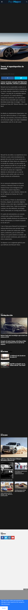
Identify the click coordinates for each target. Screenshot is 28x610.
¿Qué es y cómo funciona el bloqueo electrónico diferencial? (11, 459)
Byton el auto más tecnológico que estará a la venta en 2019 (14, 336)
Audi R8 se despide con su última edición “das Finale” (18, 364)
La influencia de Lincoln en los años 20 (17, 356)
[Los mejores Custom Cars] (7, 470)
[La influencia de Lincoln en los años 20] (5, 357)
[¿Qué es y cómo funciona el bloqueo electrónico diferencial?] (14, 447)
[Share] (7, 78)
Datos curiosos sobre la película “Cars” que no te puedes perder (6, 494)
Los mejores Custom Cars (6, 480)
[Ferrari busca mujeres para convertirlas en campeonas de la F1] (21, 466)
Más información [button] (5, 604)
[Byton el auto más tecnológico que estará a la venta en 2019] (14, 326)
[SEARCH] (26, 2)
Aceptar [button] (4, 608)
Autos (10, 352)
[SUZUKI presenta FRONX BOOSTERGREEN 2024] (21, 485)
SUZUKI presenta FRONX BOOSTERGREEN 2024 (20, 490)
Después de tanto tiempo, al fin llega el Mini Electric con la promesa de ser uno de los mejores (13, 342)
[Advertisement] (14, 18)
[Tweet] (20, 78)
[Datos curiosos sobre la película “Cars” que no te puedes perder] (7, 487)
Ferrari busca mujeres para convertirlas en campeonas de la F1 (21, 472)
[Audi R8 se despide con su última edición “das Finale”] (5, 365)
